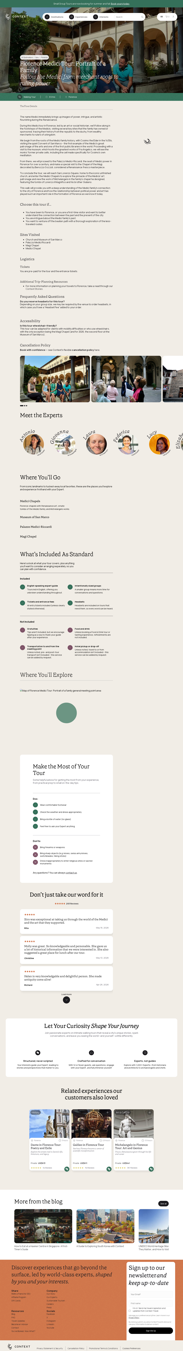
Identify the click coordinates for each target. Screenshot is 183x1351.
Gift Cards (15, 1300)
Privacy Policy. (134, 1317)
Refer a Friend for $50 (20, 1293)
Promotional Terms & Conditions (103, 1348)
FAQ (13, 1317)
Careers (50, 1304)
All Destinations (27, 57)
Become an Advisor (19, 1324)
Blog (13, 1314)
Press (49, 1307)
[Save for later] (65, 1112)
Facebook (51, 1314)
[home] (18, 19)
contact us (71, 872)
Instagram (51, 1320)
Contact (15, 1327)
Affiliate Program (18, 1297)
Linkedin (50, 1324)
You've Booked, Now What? (23, 1331)
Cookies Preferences (131, 1348)
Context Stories (34, 288)
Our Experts (52, 1297)
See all (163, 1203)
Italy (37, 57)
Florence (44, 57)
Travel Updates (18, 1320)
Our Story (51, 1293)
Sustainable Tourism (56, 1300)
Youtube (50, 1327)
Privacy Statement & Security (50, 1348)
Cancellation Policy (76, 1348)
